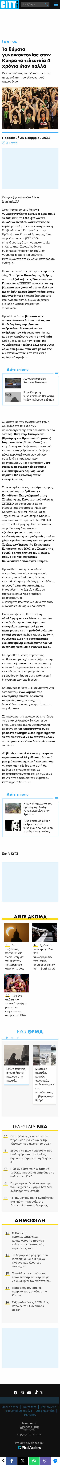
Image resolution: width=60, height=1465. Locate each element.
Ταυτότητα (30, 1407)
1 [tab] (6, 1037)
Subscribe (30, 1414)
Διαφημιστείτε (45, 1411)
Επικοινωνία (48, 1407)
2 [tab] (11, 1037)
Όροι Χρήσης (10, 1407)
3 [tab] (16, 1037)
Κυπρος (10, 42)
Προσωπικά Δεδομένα (18, 1411)
